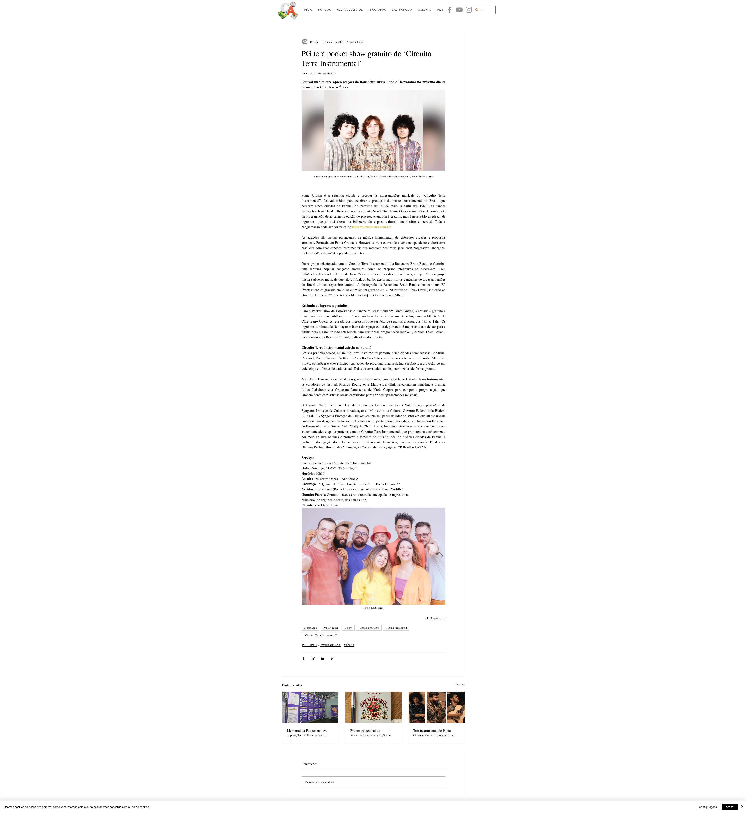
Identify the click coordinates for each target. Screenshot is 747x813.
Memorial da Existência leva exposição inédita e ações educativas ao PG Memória (307, 732)
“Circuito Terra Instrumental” (320, 635)
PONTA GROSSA (330, 645)
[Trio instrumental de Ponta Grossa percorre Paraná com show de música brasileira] (437, 707)
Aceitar (730, 807)
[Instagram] (469, 10)
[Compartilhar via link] (332, 658)
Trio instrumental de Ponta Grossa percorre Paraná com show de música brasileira (433, 732)
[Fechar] (742, 807)
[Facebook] (450, 10)
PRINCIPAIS (309, 645)
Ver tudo (460, 684)
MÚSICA (349, 645)
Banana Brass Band (396, 627)
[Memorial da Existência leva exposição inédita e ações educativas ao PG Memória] (310, 707)
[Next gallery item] (441, 556)
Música (348, 627)
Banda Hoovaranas (369, 627)
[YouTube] (459, 10)
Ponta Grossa (330, 627)
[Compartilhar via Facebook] (303, 658)
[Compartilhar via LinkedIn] (322, 658)
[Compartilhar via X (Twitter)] (313, 658)
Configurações (708, 807)
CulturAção (310, 627)
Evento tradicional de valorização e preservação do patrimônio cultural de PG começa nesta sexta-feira (370, 732)
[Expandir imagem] (373, 556)
